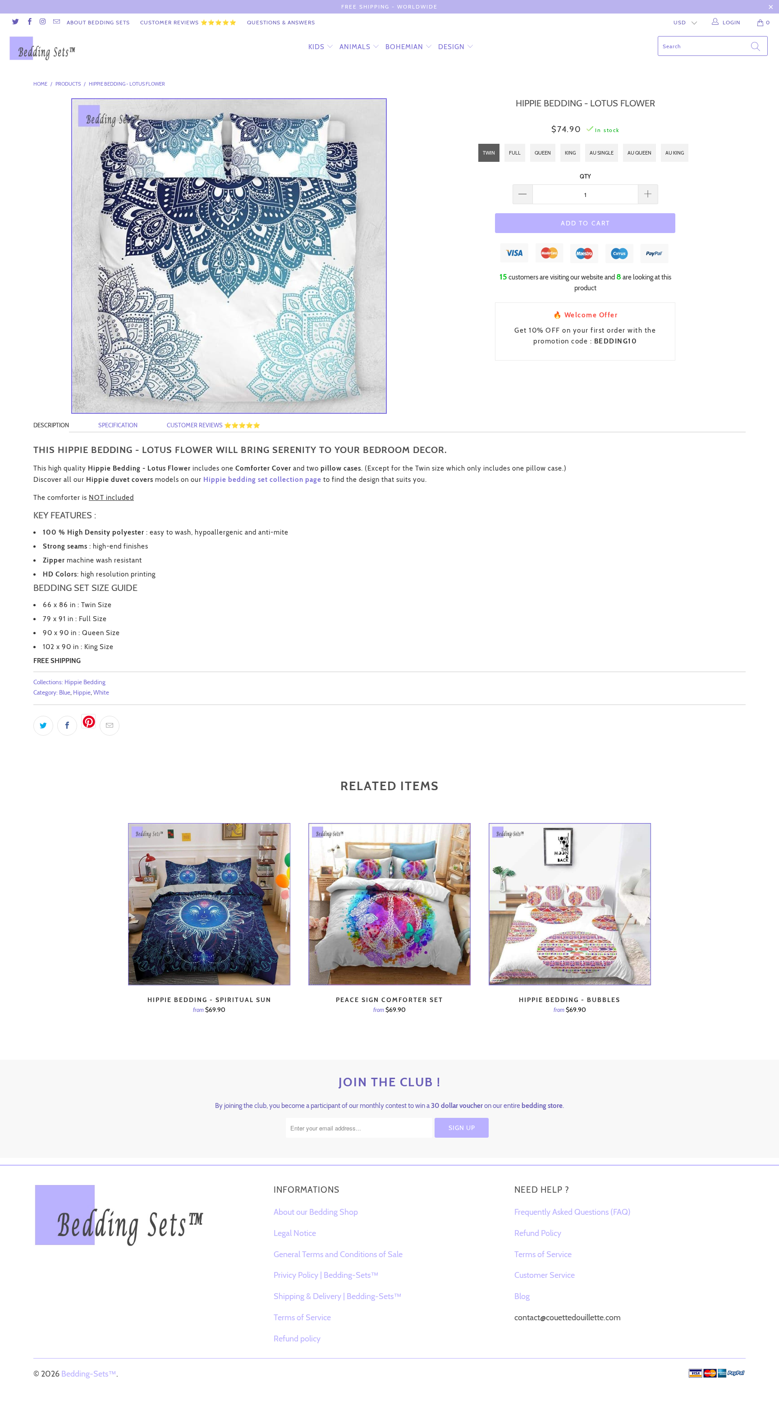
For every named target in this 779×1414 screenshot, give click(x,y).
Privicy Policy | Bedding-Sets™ (326, 1275)
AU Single (602, 153)
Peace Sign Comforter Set (389, 904)
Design (451, 47)
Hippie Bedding (84, 682)
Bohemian (404, 47)
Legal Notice (295, 1233)
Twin (489, 153)
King (570, 153)
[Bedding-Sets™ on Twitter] (15, 22)
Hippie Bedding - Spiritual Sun (209, 904)
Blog (522, 1296)
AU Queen (639, 153)
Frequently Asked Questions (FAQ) (572, 1212)
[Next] (646, 932)
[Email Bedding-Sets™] (56, 22)
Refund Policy (537, 1233)
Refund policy (297, 1339)
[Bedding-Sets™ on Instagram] (42, 22)
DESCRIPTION (51, 425)
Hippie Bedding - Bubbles (570, 904)
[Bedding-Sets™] (66, 48)
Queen (543, 153)
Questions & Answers (281, 22)
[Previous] (132, 932)
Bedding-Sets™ (88, 1374)
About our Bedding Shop (316, 1212)
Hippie (82, 692)
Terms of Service (302, 1317)
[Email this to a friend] (109, 726)
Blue (64, 692)
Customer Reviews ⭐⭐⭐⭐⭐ (188, 22)
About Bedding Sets (98, 22)
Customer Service (544, 1275)
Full (515, 153)
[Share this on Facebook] (67, 726)
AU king (674, 153)
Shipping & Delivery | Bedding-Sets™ (338, 1296)
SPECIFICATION (117, 425)
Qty (585, 176)
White (101, 692)
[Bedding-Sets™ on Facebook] (28, 22)
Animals (355, 47)
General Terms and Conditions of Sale (338, 1254)
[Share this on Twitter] (43, 726)
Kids (316, 47)
